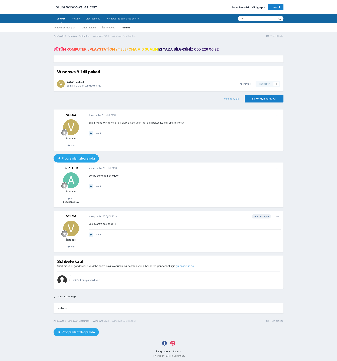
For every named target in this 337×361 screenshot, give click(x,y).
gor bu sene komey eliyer (104, 175)
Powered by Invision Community (168, 356)
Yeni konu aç (231, 98)
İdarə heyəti (108, 27)
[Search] (279, 18)
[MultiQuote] (91, 133)
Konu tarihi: (102, 115)
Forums (125, 27)
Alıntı (98, 133)
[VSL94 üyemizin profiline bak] (61, 84)
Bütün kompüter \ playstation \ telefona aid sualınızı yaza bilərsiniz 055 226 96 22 (136, 49)
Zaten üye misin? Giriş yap (248, 7)
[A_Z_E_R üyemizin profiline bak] (71, 180)
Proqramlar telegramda (78, 158)
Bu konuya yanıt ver (264, 98)
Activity (76, 18)
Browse (61, 18)
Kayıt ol (276, 7)
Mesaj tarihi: (103, 168)
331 (72, 198)
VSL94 (80, 81)
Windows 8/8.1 (93, 85)
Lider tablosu (89, 27)
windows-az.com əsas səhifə (123, 18)
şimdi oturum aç (185, 265)
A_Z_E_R (71, 168)
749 (72, 145)
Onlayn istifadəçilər (64, 27)
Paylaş (246, 83)
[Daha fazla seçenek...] (277, 115)
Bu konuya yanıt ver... (88, 280)
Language (162, 351)
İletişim (177, 351)
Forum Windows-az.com (75, 7)
